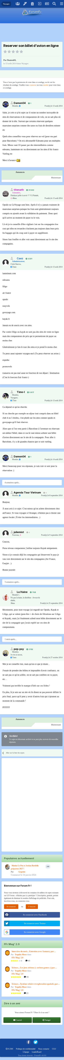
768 (34, 592)
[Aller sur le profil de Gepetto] (7, 867)
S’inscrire (31, 907)
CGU (54, 1049)
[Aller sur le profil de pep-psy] (5, 653)
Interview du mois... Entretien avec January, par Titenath (33, 951)
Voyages (24, 63)
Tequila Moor (21, 954)
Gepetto (21, 872)
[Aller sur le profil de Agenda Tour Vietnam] (5, 494)
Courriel (18, 1020)
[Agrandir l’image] (18, 160)
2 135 (30, 649)
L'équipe (26, 1052)
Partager (47, 1020)
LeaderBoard (36, 1052)
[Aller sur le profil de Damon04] (5, 104)
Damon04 (11, 60)
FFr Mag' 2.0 (17, 957)
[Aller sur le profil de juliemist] (5, 533)
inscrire (46, 85)
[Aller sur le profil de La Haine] (5, 597)
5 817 (31, 392)
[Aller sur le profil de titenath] (5, 194)
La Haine (22, 591)
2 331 (29, 259)
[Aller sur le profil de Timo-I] (5, 396)
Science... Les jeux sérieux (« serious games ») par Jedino (33, 967)
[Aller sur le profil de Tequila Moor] (7, 952)
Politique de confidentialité (25, 1049)
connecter (32, 85)
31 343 (31, 190)
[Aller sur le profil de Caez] (5, 262)
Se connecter (11, 907)
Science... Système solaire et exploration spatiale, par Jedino (35, 984)
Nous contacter (43, 1049)
